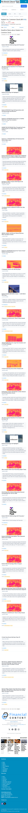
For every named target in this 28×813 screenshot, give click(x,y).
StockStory (4, 78)
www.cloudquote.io (14, 721)
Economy (5, 247)
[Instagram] (18, 729)
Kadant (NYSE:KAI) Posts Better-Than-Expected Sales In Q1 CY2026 (13, 537)
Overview (3, 16)
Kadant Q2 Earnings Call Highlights (10, 92)
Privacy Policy (21, 724)
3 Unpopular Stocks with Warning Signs (11, 269)
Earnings (5, 80)
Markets (4, 13)
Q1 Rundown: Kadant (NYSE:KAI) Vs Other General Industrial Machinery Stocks (14, 392)
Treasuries (21, 16)
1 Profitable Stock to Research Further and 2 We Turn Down (13, 208)
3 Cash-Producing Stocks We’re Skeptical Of (12, 368)
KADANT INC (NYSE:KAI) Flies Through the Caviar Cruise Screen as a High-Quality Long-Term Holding (13, 129)
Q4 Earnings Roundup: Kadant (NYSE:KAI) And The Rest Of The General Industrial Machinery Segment (14, 589)
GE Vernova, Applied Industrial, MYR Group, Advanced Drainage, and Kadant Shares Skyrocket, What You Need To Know (12, 663)
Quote (5, 27)
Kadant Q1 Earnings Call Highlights (10, 443)
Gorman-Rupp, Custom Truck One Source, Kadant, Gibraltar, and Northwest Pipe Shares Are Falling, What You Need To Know (14, 690)
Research (21, 27)
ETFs (15, 13)
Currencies (11, 16)
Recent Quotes (4, 9)
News (7, 16)
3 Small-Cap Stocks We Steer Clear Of (11, 637)
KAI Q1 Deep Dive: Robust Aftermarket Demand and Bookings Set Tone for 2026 (13, 492)
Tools (20, 13)
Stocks (10, 13)
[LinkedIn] (15, 729)
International (16, 16)
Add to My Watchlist (5, 25)
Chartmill (4, 115)
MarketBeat (4, 104)
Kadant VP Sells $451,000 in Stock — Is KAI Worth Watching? (14, 294)
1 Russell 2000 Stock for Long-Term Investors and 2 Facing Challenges (14, 343)
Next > (18, 34)
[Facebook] (12, 729)
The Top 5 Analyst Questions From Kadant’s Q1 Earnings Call (13, 418)
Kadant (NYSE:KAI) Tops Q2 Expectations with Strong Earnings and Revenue (13, 110)
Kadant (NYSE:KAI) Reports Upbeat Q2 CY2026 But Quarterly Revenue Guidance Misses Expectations (14, 156)
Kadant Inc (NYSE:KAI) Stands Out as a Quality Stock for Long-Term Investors (13, 119)
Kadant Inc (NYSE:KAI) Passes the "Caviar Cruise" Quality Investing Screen (13, 251)
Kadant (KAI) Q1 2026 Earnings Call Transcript (13, 516)
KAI (25, 19)
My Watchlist (14, 9)
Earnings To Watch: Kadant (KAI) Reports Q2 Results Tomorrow (12, 182)
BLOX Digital (17, 811)
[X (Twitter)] (9, 729)
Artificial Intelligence (7, 195)
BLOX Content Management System (9, 811)
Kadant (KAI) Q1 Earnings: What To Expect (12, 563)
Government (9, 677)
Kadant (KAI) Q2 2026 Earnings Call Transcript (13, 45)
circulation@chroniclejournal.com (11, 797)
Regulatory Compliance (7, 306)
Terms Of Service (13, 725)
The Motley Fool (5, 304)
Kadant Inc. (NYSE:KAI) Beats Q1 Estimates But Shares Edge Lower (13, 139)
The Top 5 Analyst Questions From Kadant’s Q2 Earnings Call (13, 67)
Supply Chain (6, 221)
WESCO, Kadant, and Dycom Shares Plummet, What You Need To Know (13, 234)
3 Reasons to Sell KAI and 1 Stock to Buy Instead (13, 318)
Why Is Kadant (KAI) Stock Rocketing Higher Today (14, 469)
